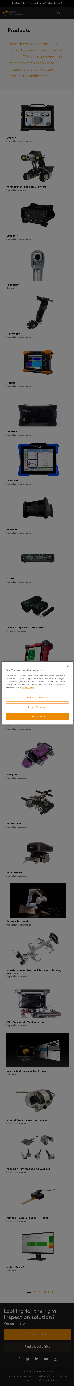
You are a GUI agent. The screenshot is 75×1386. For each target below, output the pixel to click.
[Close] (68, 666)
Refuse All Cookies (37, 707)
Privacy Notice (27, 688)
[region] (37, 693)
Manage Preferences (37, 697)
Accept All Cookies (37, 716)
